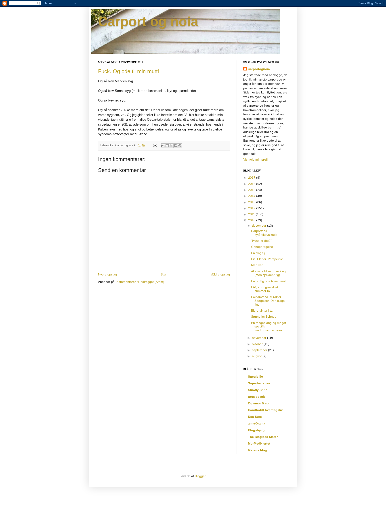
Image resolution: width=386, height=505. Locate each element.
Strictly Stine (257, 390)
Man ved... (258, 265)
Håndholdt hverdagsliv (265, 410)
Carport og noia (148, 21)
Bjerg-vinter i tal (262, 310)
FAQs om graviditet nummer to (264, 289)
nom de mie (257, 396)
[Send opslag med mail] (155, 145)
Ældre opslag (220, 274)
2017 (252, 177)
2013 (252, 202)
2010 (252, 220)
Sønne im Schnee (263, 316)
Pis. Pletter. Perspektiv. (267, 259)
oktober (258, 344)
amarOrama (256, 423)
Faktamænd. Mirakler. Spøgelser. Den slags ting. (268, 300)
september (260, 350)
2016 (252, 184)
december (259, 225)
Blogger (200, 476)
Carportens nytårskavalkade (264, 232)
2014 (252, 196)
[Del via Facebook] (175, 145)
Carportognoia (259, 69)
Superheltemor (259, 383)
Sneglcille (255, 376)
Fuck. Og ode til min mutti (128, 71)
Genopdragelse (262, 246)
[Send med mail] (163, 145)
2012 (252, 208)
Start (164, 274)
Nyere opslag (107, 274)
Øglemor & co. (259, 403)
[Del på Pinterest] (180, 145)
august (257, 356)
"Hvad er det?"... (262, 240)
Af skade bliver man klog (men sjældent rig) (268, 273)
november (259, 337)
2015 (252, 190)
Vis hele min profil (255, 159)
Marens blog (257, 450)
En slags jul (259, 253)
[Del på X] (171, 145)
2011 (252, 214)
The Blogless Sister (263, 437)
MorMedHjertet (259, 443)
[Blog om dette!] (167, 145)
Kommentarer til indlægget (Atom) (140, 282)
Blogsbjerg (256, 430)
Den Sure (255, 416)
